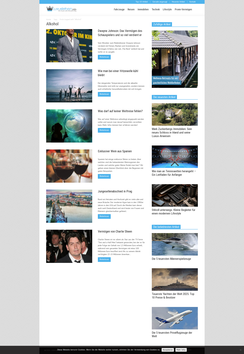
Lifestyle (167, 9)
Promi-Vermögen (183, 9)
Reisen (131, 9)
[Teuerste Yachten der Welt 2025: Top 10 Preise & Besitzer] (175, 279)
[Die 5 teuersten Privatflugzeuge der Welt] (175, 318)
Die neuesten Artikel (164, 97)
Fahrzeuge (119, 9)
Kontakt (192, 1)
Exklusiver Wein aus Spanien (115, 151)
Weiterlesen (104, 57)
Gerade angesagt (159, 1)
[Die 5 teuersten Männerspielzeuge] (175, 244)
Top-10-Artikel (142, 1)
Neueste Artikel (178, 1)
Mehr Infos (181, 349)
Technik (156, 9)
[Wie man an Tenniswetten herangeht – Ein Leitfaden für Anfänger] (175, 156)
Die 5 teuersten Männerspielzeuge (171, 258)
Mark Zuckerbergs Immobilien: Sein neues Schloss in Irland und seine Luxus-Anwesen (172, 132)
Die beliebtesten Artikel (166, 227)
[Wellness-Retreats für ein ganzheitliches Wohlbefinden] (175, 59)
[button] (195, 9)
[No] (240, 349)
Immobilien (143, 9)
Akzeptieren (168, 349)
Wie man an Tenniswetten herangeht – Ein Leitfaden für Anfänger (174, 173)
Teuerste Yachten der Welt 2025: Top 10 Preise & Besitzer (173, 295)
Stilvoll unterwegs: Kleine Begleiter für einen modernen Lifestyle (173, 211)
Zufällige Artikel (162, 24)
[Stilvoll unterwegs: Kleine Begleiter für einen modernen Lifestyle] (175, 195)
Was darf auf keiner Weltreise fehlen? (120, 111)
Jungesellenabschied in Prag (115, 191)
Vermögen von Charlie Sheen (115, 231)
